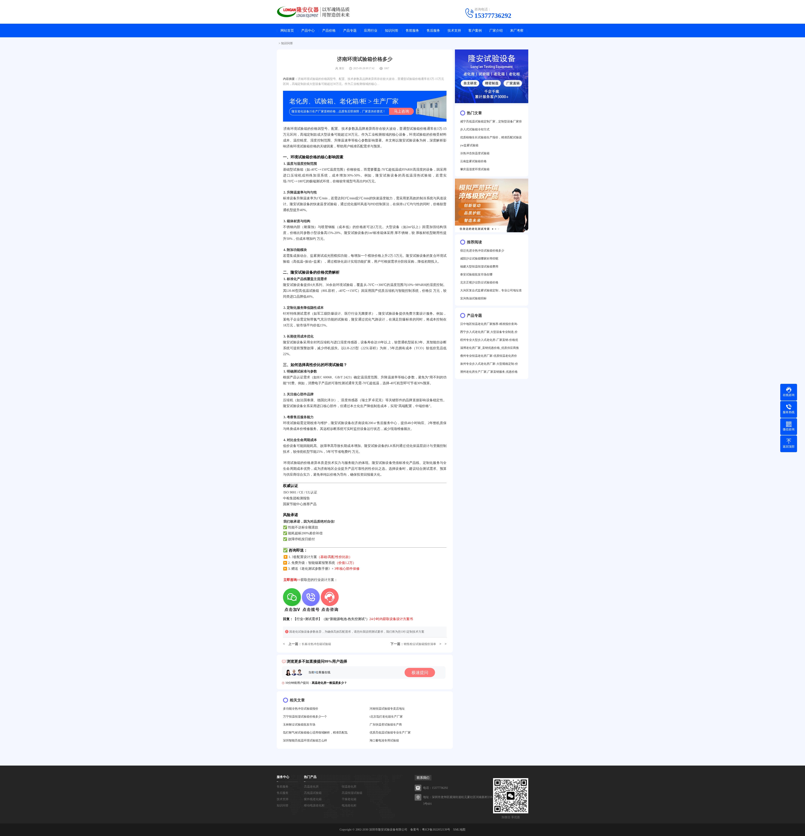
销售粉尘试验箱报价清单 (420, 644)
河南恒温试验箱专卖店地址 (387, 708)
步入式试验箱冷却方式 (474, 129)
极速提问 (420, 672)
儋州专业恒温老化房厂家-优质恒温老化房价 (488, 355)
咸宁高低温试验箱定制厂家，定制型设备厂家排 (491, 121)
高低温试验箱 (313, 792)
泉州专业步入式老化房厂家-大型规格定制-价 (489, 363)
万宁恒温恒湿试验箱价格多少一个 (305, 716)
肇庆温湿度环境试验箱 (474, 169)
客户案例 (475, 30)
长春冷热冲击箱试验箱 (316, 644)
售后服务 (433, 30)
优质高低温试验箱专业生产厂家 (390, 732)
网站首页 (287, 30)
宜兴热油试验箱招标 (473, 298)
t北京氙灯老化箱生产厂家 (386, 716)
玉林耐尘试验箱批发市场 (299, 724)
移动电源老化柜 (314, 805)
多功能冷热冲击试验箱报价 (300, 708)
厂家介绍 (496, 30)
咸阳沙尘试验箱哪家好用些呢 (479, 258)
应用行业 (370, 30)
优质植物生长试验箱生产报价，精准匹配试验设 (491, 137)
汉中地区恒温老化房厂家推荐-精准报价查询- (489, 324)
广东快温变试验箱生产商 (386, 724)
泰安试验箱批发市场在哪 (476, 274)
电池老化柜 (349, 805)
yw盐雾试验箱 (469, 145)
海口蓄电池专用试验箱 (384, 740)
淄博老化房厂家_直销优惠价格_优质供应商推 (489, 347)
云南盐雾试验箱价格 (473, 161)
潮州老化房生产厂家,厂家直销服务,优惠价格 (489, 371)
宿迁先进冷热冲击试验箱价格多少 (482, 250)
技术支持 (454, 30)
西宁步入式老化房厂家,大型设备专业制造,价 (489, 332)
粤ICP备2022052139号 (436, 829)
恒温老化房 (349, 786)
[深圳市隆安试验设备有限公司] (316, 11)
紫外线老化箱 (313, 799)
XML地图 (459, 829)
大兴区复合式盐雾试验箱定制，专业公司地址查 (491, 290)
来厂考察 (516, 30)
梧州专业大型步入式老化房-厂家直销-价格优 (489, 339)
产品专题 (350, 30)
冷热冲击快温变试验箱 (474, 153)
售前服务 (412, 30)
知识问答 (391, 30)
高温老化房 (311, 786)
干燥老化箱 (349, 799)
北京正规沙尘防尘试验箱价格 (479, 282)
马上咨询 (401, 111)
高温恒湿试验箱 (352, 792)
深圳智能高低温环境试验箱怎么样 (305, 740)
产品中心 (308, 30)
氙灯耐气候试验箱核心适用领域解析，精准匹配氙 (315, 732)
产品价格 (329, 30)
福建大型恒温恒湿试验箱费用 (479, 266)
